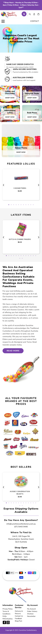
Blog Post (18, 621)
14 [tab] (20, 258)
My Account (31, 609)
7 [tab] (23, 205)
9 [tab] (28, 205)
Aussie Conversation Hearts (20, 492)
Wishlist (30, 614)
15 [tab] (22, 258)
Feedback (18, 618)
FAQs (5, 616)
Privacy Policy (8, 609)
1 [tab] (9, 205)
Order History (32, 611)
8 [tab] (26, 205)
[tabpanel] (21, 182)
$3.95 (20, 497)
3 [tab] (14, 205)
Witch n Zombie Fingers (20, 239)
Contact (34, 21)
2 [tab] (11, 205)
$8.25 (20, 242)
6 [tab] (21, 205)
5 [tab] (19, 205)
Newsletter (31, 616)
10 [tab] (31, 205)
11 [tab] (33, 205)
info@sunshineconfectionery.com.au (21, 524)
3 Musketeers (19, 188)
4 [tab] (16, 205)
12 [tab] (33, 256)
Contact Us (19, 616)
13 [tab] (36, 256)
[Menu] (3, 21)
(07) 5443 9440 (21, 526)
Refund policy (8, 619)
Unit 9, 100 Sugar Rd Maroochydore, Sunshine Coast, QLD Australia (21, 539)
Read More (13, 350)
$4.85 (20, 191)
